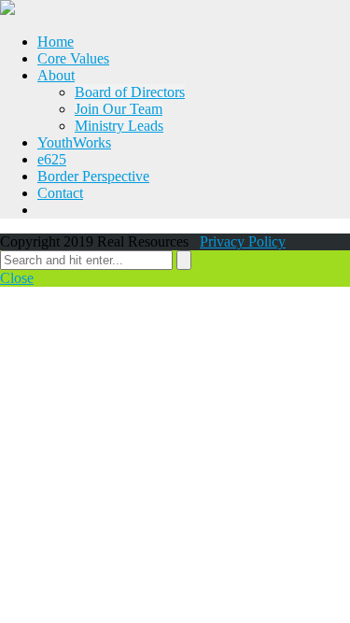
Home (55, 42)
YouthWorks (74, 142)
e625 (51, 159)
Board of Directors (130, 92)
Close (17, 278)
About (56, 75)
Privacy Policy (243, 241)
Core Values (73, 58)
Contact (60, 193)
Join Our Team (118, 109)
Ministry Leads (119, 126)
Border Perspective (93, 176)
